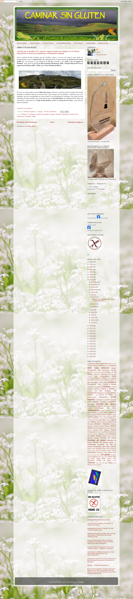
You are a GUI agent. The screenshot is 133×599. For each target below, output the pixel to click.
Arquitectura (91, 370)
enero (93, 322)
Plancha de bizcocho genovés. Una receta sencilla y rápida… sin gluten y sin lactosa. (100, 547)
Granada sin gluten (97, 412)
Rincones (99, 448)
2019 (91, 279)
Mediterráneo (112, 422)
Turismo (91, 462)
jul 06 (94, 306)
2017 (91, 328)
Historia (98, 414)
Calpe (96, 376)
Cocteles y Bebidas (109, 384)
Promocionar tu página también (94, 230)
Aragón (114, 368)
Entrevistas (99, 399)
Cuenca (89, 389)
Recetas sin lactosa (100, 442)
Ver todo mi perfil (101, 54)
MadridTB (99, 422)
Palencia (89, 430)
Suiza (106, 456)
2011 (91, 344)
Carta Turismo (78, 43)
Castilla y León (97, 382)
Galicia (114, 406)
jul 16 (94, 304)
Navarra (113, 424)
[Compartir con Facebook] (66, 112)
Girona (89, 412)
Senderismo (20, 116)
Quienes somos (103, 43)
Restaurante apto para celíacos (104, 446)
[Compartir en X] (64, 112)
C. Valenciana (103, 374)
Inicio (52, 122)
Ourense (101, 428)
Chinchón (99, 384)
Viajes (34, 116)
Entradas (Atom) (31, 126)
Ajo (110, 363)
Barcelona (90, 372)
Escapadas (45, 114)
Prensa (106, 434)
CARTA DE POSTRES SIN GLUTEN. (98, 520)
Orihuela (95, 428)
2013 (91, 338)
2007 (91, 354)
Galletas (89, 408)
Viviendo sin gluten (96, 464)
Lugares (52, 114)
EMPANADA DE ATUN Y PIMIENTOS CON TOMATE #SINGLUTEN (100, 529)
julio (92, 294)
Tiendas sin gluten (103, 460)
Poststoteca (95, 434)
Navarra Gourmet (93, 426)
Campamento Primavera (94, 378)
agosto (93, 292)
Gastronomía (93, 410)
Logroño (108, 420)
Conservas (98, 387)
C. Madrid (95, 374)
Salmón (89, 450)
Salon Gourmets (96, 450)
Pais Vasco (107, 428)
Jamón (89, 418)
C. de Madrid (31, 114)
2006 (91, 356)
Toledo (114, 460)
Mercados (90, 424)
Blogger (81, 582)
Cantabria (97, 380)
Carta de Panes (35, 43)
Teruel (114, 458)
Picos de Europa (100, 432)
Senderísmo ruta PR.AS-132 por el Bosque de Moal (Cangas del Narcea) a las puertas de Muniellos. (101, 560)
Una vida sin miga (101, 463)
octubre (93, 287)
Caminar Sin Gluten (92, 218)
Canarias (104, 378)
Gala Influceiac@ (107, 406)
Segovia (114, 450)
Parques (106, 430)
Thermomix (90, 460)
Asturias (113, 370)
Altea (108, 365)
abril (92, 315)
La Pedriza (95, 418)
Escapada (106, 399)
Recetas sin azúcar (108, 438)
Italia (104, 416)
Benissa (95, 372)
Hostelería (104, 414)
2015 (91, 333)
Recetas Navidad (93, 438)
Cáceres (89, 376)
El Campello (100, 395)
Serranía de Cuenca (102, 452)
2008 (91, 351)
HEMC (94, 414)
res (115, 442)
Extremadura (91, 406)
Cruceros (113, 387)
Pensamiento (91, 432)
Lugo (88, 422)
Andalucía (113, 365)
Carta (101, 380)
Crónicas (38, 114)
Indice (100, 416)
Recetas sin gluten (96, 440)
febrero (93, 320)
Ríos (76, 114)
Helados (89, 414)
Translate (102, 189)
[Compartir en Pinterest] (68, 112)
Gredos (105, 412)
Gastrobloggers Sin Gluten (105, 408)
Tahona (110, 456)
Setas (110, 452)
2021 (91, 274)
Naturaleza (65, 114)
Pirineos (106, 432)
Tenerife (109, 458)
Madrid (93, 422)
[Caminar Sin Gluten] (98, 218)
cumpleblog (96, 389)
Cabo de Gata (112, 374)
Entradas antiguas (75, 122)
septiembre (94, 289)
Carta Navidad (90, 43)
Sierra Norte (97, 455)
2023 (91, 269)
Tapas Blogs (100, 458)
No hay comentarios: (50, 111)
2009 (91, 349)
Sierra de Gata (90, 455)
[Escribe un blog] (62, 112)
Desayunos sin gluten (103, 393)
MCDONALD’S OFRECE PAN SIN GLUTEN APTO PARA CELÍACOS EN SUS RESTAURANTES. (100, 553)
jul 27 (94, 297)
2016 (91, 331)
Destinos (90, 395)
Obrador (113, 426)
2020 (91, 277)
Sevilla (114, 452)
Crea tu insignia (104, 218)
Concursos (90, 387)
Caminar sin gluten (91, 224)
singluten (95, 456)
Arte (99, 370)
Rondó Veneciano (111, 448)
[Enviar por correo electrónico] (61, 112)
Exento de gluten (106, 404)
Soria (99, 456)
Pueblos (71, 114)
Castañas (106, 380)
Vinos (89, 464)
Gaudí (102, 410)
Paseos (113, 430)
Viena (115, 463)
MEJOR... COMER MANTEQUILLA (98, 565)
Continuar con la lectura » (25, 108)
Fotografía (99, 406)
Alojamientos (102, 365)
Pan (101, 430)
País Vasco (113, 428)
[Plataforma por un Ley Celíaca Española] (94, 249)
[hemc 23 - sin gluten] (93, 512)
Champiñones (91, 384)
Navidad (102, 426)
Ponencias (113, 432)
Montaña (58, 114)
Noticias (107, 426)
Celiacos (112, 382)
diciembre (94, 282)
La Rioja (101, 417)
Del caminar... (105, 391)
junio (92, 310)
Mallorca (105, 422)
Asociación (106, 370)
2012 (91, 341)
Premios (101, 434)
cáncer (109, 378)
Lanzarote (105, 417)
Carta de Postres (48, 43)
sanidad (109, 450)
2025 (91, 264)
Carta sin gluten (22, 43)
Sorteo (102, 456)
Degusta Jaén (92, 391)
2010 (91, 346)
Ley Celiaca (98, 420)
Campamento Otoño (108, 376)
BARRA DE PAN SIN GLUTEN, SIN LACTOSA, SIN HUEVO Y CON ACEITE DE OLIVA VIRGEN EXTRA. (101, 535)
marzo (93, 317)
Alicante (95, 365)
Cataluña (105, 382)
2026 (91, 262)
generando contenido (110, 410)
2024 (91, 267)
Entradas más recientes (27, 122)
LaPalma (111, 418)
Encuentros (104, 397)
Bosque (24, 114)
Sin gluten (28, 116)
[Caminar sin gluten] (89, 228)
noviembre (94, 284)
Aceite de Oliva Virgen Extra (98, 363)
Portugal (89, 434)
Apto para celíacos (98, 368)
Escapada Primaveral (99, 402)
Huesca (96, 416)
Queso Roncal (112, 436)
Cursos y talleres (107, 389)
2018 (91, 326)
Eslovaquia (90, 404)
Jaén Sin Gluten (111, 416)
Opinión (90, 428)
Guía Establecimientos (63, 43)
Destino (113, 393)
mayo (93, 312)
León (93, 420)
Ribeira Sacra (91, 448)
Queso (105, 436)
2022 (91, 272)
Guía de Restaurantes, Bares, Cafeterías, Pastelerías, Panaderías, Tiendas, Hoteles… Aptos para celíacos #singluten (101, 542)
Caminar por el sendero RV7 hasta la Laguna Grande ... (103, 299)
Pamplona (95, 430)
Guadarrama (112, 412)
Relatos (111, 442)
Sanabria (103, 450)
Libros (104, 420)
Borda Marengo (101, 372)
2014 (91, 336)
